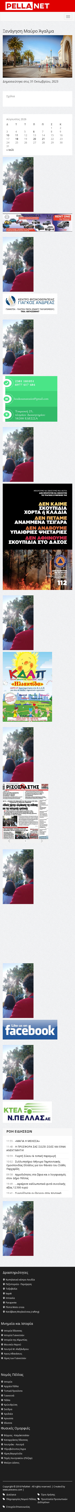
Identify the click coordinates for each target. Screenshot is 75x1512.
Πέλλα (7, 1400)
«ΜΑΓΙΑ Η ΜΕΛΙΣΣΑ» (27, 1141)
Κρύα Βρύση (10, 1404)
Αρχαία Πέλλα (11, 1386)
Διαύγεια (11, 1494)
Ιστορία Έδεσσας (13, 1330)
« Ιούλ (10, 149)
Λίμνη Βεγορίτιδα (13, 1453)
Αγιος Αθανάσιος (13, 1353)
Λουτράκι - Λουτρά (14, 1444)
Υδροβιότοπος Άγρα (15, 1449)
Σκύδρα (8, 1409)
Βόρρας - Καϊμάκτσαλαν (16, 1435)
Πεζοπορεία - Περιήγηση (19, 1284)
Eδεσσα (8, 1422)
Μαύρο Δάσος (11, 1462)
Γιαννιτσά (9, 1395)
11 (16, 135)
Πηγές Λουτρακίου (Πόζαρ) (18, 1458)
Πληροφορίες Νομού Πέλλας (21, 1499)
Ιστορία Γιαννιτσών (14, 1335)
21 (43, 139)
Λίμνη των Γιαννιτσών (15, 1358)
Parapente (11, 1302)
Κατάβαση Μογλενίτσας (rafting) (22, 1311)
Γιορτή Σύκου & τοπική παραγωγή (35, 1156)
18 (16, 139)
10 (7, 135)
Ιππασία (10, 1298)
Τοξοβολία (11, 1288)
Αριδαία (8, 1413)
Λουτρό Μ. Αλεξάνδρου (16, 1349)
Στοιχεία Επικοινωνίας (18, 1506)
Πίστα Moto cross (15, 1307)
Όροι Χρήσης (48, 1494)
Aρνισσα (8, 1418)
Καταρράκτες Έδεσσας (16, 1439)
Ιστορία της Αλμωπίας (15, 1339)
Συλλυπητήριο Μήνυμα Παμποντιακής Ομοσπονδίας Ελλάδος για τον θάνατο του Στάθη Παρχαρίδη (36, 1165)
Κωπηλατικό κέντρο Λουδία (20, 1279)
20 (34, 139)
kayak (9, 1293)
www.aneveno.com (12, 1489)
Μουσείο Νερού (12, 1344)
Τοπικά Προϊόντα (13, 1390)
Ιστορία (8, 1381)
